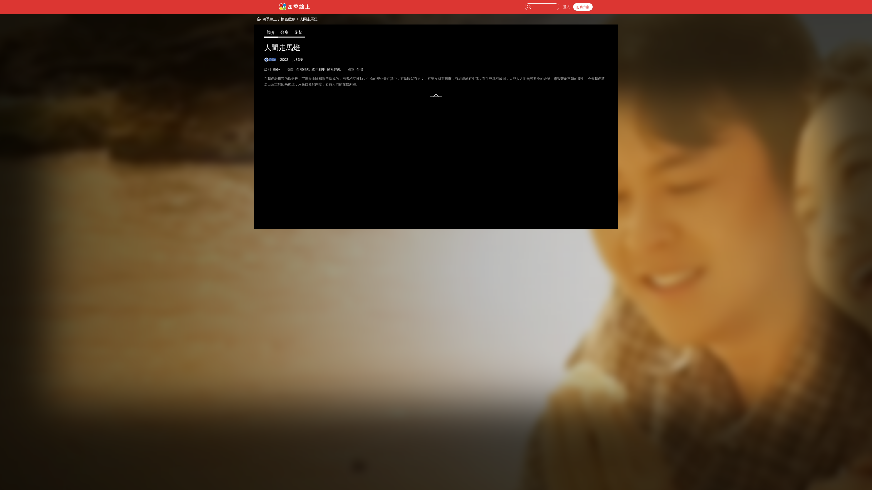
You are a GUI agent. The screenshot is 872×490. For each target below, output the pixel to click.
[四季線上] (294, 6)
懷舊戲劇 (288, 19)
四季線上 (269, 19)
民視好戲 (334, 69)
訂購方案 (583, 7)
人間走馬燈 (309, 19)
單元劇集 (318, 69)
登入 (566, 7)
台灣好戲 (303, 69)
